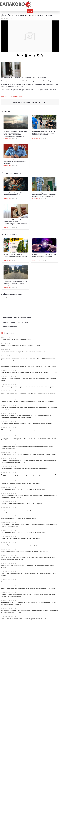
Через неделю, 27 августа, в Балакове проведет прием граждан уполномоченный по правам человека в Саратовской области (15, 222)
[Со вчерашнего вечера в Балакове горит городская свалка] (15, 515)
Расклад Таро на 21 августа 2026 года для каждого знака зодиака (20, 538)
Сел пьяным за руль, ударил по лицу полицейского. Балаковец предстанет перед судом (27, 423)
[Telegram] (30, 55)
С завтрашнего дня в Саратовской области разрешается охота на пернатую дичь (25, 468)
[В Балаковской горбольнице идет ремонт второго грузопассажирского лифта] (15, 616)
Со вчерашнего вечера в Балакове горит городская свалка (18, 518)
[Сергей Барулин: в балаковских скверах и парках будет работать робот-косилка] (15, 549)
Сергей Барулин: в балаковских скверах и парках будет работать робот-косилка (24, 551)
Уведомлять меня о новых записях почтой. (15, 322)
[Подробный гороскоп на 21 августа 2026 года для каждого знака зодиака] (15, 530)
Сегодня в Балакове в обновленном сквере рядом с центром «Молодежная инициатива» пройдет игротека (15, 256)
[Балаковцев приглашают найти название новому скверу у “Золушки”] (15, 501)
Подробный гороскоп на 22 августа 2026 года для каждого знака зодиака (23, 489)
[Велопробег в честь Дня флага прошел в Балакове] (9, 337)
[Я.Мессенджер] (18, 55)
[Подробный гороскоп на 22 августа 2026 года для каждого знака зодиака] (15, 487)
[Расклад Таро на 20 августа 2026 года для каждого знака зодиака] (16, 184)
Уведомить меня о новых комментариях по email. (17, 317)
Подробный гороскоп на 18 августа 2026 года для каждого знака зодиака (44, 255)
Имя (2, 309)
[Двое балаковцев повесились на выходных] (16, 18)
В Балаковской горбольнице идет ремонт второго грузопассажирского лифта (24, 619)
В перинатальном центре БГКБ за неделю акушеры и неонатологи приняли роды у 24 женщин (28, 454)
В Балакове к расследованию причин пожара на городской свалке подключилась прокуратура (29, 372)
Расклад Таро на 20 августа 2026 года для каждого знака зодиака (15, 193)
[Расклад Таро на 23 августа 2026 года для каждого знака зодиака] (9, 343)
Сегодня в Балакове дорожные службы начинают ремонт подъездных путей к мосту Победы (28, 366)
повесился (5, 96)
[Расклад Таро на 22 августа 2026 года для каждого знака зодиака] (15, 480)
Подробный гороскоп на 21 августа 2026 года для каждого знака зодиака (23, 532)
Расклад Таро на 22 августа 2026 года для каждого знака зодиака (20, 483)
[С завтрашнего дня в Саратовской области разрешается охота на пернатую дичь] (15, 466)
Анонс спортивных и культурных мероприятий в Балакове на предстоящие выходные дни (27, 401)
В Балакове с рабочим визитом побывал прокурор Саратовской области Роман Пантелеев (16, 161)
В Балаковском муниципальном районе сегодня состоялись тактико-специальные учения (27, 387)
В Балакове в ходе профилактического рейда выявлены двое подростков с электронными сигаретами (43, 133)
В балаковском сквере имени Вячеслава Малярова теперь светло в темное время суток (15, 283)
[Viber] (38, 55)
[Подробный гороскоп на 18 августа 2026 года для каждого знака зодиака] (44, 245)
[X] (34, 55)
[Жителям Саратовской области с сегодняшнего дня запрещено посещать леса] (15, 542)
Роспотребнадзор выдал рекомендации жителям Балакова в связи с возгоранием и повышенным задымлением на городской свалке (15, 134)
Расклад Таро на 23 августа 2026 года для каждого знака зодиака (20, 345)
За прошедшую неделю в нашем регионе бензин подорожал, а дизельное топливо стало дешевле (30, 582)
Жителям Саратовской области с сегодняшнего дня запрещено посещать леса (24, 545)
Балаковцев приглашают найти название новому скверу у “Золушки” (21, 503)
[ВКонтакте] (22, 55)
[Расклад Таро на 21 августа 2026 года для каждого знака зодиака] (15, 536)
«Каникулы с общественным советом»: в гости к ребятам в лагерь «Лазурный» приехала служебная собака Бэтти (44, 194)
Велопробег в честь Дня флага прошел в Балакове (16, 339)
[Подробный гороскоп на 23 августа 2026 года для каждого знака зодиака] (9, 349)
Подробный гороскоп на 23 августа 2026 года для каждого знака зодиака (23, 352)
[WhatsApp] (42, 55)
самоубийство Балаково (15, 96)
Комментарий (5, 297)
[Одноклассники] (26, 55)
